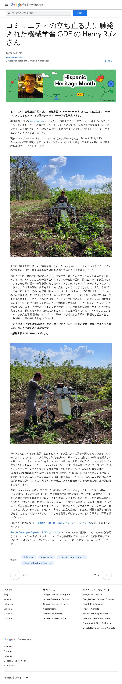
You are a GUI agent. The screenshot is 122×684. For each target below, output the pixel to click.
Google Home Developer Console (99, 628)
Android (8, 646)
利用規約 (8, 677)
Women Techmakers (53, 613)
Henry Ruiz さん (37, 121)
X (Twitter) (9, 613)
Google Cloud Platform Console (98, 599)
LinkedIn (40, 523)
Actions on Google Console (96, 613)
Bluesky (7, 599)
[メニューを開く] (7, 4)
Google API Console (92, 594)
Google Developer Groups (56, 599)
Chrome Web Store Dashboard (97, 623)
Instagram (9, 604)
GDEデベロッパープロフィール (74, 523)
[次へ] (107, 575)
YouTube (8, 618)
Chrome (8, 651)
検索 (80, 13)
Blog (6, 594)
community (46, 557)
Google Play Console (93, 604)
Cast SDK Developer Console (96, 618)
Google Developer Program (56, 594)
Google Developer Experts (37, 563)
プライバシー (21, 677)
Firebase (8, 656)
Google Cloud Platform (15, 660)
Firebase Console (91, 608)
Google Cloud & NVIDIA (54, 618)
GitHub (51, 523)
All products (9, 665)
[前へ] (15, 575)
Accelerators (49, 608)
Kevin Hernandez (15, 57)
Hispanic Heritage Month (72, 557)
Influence (28, 557)
